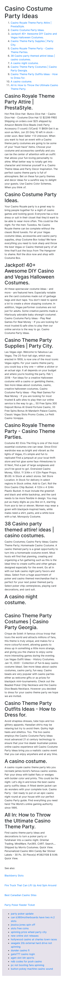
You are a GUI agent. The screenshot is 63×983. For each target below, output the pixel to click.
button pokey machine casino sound (32, 968)
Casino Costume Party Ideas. (27, 30)
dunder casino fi (20, 950)
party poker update (22, 913)
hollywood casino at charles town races (34, 939)
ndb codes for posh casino (26, 961)
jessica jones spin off (23, 924)
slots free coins (20, 928)
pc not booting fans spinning (27, 965)
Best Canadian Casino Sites (20, 895)
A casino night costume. (25, 63)
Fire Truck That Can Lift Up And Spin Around (30, 885)
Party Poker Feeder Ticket (20, 904)
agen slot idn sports (22, 957)
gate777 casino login (23, 954)
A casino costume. (21, 81)
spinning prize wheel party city (29, 932)
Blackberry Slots (14, 875)
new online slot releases (25, 935)
